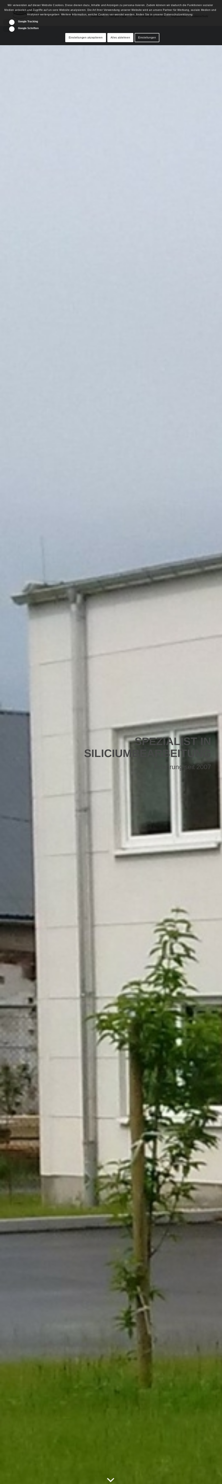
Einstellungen (147, 37)
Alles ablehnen (120, 37)
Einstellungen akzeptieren (86, 37)
